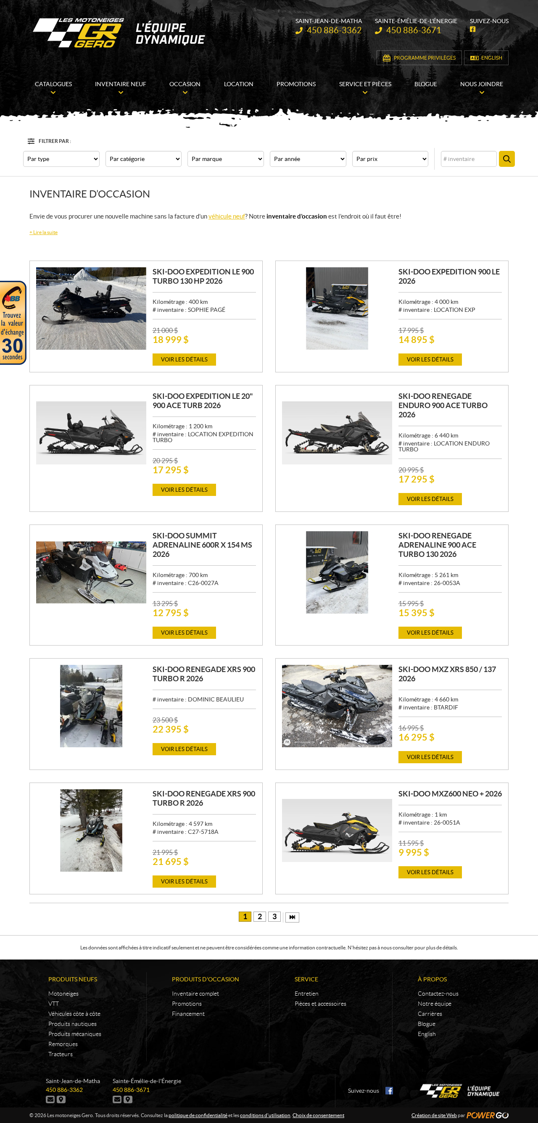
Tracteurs (60, 1054)
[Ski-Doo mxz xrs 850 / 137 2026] (337, 706)
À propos (432, 979)
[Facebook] (389, 1090)
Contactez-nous (438, 993)
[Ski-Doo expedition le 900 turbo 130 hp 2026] (91, 308)
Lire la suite (43, 232)
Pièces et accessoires (320, 1003)
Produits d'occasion (205, 979)
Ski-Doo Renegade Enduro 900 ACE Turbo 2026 (443, 405)
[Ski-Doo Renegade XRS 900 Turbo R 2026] (91, 706)
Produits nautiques (72, 1023)
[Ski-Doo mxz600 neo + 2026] (337, 830)
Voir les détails (184, 359)
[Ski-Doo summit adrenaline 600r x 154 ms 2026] (91, 572)
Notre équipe (434, 1003)
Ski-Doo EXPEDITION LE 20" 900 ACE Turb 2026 (203, 401)
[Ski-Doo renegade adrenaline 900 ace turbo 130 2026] (337, 572)
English (491, 58)
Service (306, 979)
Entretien (307, 993)
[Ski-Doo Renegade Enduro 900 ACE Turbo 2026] (337, 433)
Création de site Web (434, 1115)
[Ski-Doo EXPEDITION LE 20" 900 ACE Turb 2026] (91, 433)
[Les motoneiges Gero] (120, 33)
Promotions (187, 1003)
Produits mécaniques (74, 1034)
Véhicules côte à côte (74, 1013)
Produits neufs (72, 979)
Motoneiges (63, 993)
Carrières (430, 1013)
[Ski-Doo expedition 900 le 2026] (337, 308)
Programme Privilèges (425, 58)
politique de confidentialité (198, 1115)
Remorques (63, 1044)
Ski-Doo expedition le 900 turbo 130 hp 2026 (203, 276)
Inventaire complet (195, 993)
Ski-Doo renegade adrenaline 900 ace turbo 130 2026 (437, 545)
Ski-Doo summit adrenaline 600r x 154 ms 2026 (202, 545)
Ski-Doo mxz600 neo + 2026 (450, 793)
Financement (188, 1013)
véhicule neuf (226, 216)
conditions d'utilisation (265, 1115)
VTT (53, 1003)
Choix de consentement (318, 1115)
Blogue (426, 1023)
